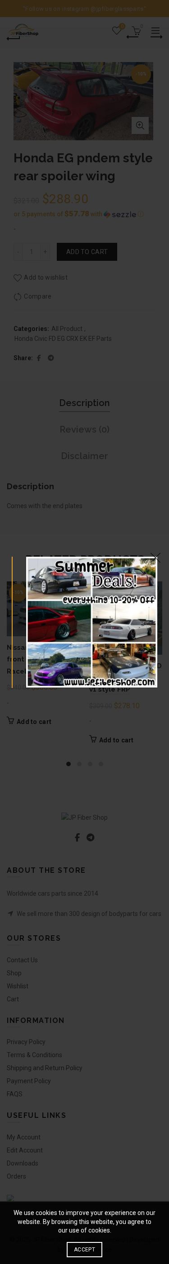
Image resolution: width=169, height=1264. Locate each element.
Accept (84, 1249)
